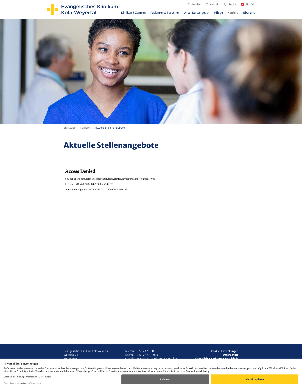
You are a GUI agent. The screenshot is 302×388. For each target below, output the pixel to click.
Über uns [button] (249, 12)
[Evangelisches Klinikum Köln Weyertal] (82, 9)
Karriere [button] (233, 12)
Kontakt (215, 4)
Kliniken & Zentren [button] (133, 12)
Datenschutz (230, 354)
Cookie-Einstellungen (224, 351)
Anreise (196, 4)
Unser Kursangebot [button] (197, 12)
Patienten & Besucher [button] (164, 12)
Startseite (70, 127)
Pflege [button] (218, 12)
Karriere (85, 127)
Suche (232, 4)
